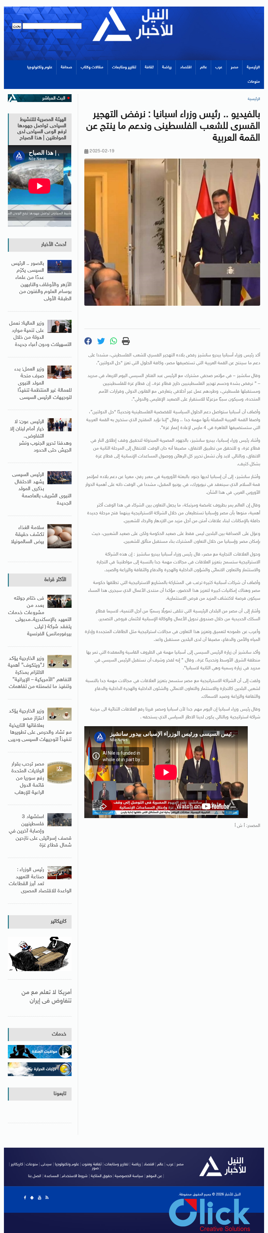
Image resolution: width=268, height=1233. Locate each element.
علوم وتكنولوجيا (39, 67)
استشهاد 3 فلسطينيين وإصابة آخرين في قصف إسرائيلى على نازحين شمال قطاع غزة (40, 831)
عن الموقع (154, 1176)
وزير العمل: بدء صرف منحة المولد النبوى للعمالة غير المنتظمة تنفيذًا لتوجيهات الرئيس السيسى (42, 383)
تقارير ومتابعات (124, 67)
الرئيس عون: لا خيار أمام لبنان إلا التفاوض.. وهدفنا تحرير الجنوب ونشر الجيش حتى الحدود (41, 436)
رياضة (167, 67)
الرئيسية (253, 67)
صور (95, 1168)
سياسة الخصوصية (129, 1176)
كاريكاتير (58, 921)
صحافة (66, 67)
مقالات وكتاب (92, 67)
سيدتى (46, 1164)
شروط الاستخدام (75, 1176)
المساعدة (51, 1176)
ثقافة (149, 67)
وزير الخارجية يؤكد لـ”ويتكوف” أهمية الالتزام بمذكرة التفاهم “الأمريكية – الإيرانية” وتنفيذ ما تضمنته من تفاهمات (39, 673)
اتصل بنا (34, 1176)
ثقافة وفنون (91, 1164)
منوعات (254, 81)
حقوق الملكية (101, 1176)
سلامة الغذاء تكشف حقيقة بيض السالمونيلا (27, 535)
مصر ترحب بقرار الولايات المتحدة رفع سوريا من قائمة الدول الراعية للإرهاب (27, 778)
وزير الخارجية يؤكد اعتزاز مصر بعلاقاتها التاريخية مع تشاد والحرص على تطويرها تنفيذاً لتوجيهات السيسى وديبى (40, 725)
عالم (203, 67)
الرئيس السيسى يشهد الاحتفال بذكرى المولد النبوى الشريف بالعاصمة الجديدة (41, 489)
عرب (218, 67)
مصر (234, 67)
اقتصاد (186, 67)
